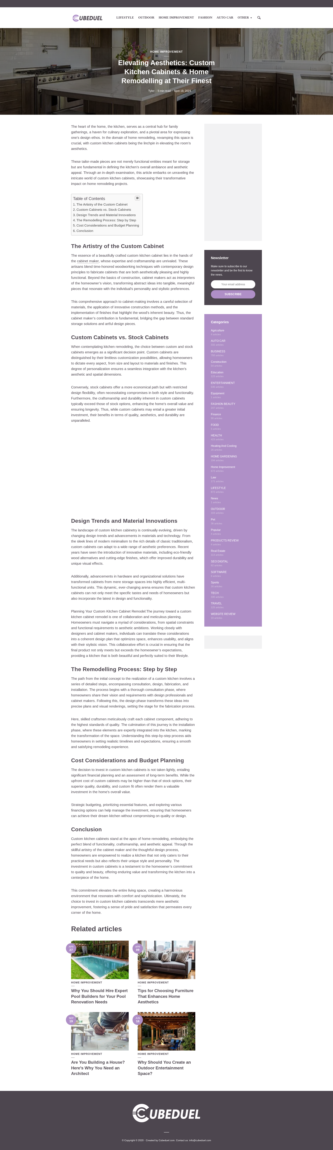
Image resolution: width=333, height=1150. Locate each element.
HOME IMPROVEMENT (176, 17)
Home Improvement (166, 51)
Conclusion (84, 231)
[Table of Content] (137, 198)
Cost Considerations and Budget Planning (107, 225)
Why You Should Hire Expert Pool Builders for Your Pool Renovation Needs (99, 996)
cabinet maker (88, 261)
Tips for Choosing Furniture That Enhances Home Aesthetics (165, 996)
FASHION (205, 17)
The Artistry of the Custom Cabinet (101, 204)
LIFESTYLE (125, 17)
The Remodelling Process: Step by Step (106, 220)
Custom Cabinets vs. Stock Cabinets (103, 209)
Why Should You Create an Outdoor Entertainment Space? (164, 1068)
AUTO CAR (225, 17)
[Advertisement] (233, 182)
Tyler (151, 90)
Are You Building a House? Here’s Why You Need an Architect (98, 1068)
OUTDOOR (146, 17)
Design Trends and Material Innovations (106, 215)
